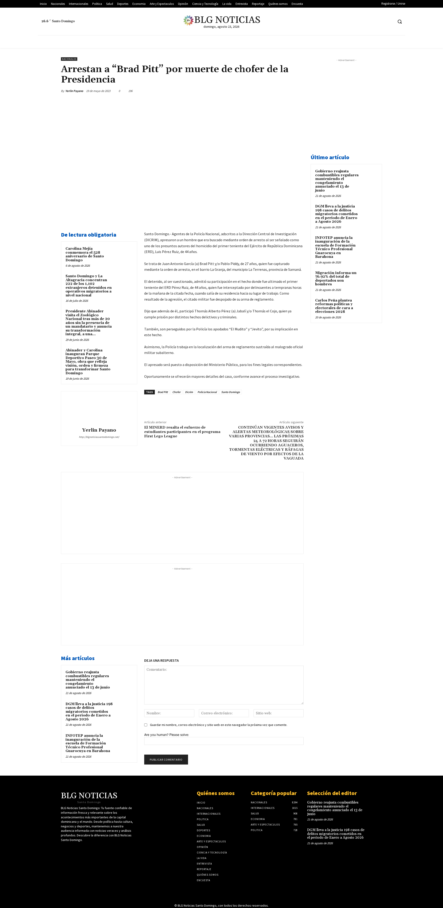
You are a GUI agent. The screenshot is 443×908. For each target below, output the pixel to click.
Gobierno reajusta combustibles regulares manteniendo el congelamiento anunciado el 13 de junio (88, 680)
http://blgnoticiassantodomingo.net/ (99, 437)
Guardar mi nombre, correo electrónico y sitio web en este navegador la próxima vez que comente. (218, 725)
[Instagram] (390, 21)
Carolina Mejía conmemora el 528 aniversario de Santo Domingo (85, 254)
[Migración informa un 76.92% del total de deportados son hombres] (369, 278)
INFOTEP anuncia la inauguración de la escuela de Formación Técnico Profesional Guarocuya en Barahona (88, 743)
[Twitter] (364, 21)
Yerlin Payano (74, 91)
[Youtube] (381, 21)
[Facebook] (372, 21)
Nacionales (69, 59)
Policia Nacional (207, 392)
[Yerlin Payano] (99, 410)
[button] (399, 21)
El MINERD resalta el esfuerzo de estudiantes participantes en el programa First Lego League (182, 432)
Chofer (176, 392)
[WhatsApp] (288, 90)
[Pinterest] (277, 90)
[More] (299, 90)
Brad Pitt (163, 392)
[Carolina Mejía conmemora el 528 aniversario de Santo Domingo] (124, 255)
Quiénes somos (216, 793)
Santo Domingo (230, 392)
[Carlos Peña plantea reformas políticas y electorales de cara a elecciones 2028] (369, 306)
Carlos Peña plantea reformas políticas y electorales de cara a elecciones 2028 (334, 306)
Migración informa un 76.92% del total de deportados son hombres (335, 279)
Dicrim (189, 392)
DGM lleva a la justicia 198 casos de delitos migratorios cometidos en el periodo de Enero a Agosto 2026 (89, 712)
